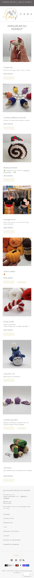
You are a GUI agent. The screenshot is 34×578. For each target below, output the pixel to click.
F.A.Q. (5, 527)
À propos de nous (8, 518)
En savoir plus (9, 78)
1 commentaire (21, 282)
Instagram (6, 498)
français (16, 555)
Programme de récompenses (11, 544)
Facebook (23, 496)
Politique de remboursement (11, 540)
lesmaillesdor (10, 570)
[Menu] (31, 14)
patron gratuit (8, 73)
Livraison (6, 535)
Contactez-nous (8, 522)
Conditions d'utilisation (11, 531)
